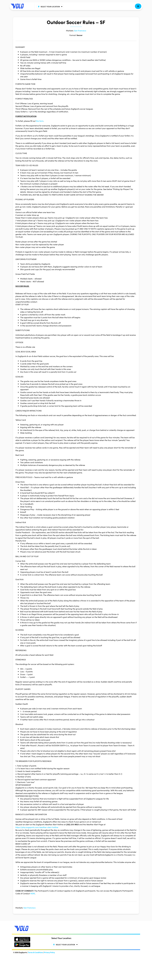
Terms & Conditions (35, 952)
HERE (32, 893)
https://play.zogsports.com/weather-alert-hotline (36, 827)
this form (39, 121)
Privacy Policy (49, 952)
